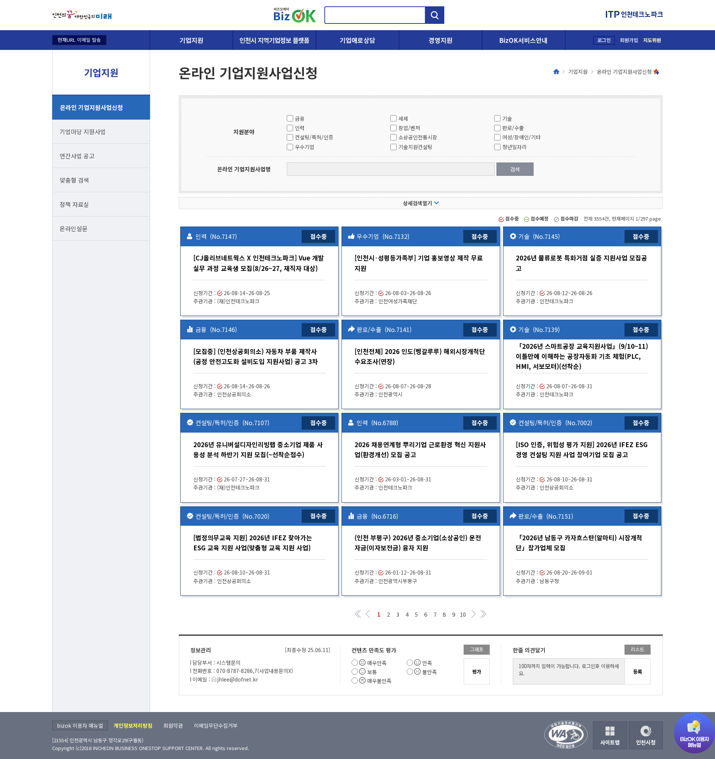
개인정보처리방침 (133, 725)
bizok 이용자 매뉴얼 (80, 725)
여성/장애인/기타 (521, 137)
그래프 (476, 649)
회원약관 (173, 725)
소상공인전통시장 (417, 137)
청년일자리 (514, 147)
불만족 (429, 672)
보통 (372, 672)
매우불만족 (379, 680)
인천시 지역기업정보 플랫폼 (274, 40)
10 (463, 614)
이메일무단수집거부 (216, 725)
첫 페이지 (358, 614)
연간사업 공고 (77, 155)
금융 (300, 118)
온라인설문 (74, 228)
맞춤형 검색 (74, 179)
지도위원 (652, 40)
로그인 (604, 40)
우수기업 (304, 147)
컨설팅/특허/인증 (314, 137)
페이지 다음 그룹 (474, 614)
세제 (403, 118)
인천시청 (645, 742)
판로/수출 (513, 128)
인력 (300, 128)
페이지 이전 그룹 (368, 614)
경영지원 (440, 40)
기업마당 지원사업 (83, 131)
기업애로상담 (357, 40)
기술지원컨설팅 (415, 147)
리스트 (637, 649)
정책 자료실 (74, 204)
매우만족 (377, 663)
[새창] (82, 15)
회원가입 (629, 40)
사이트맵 (610, 742)
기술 (507, 118)
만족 (427, 663)
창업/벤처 (409, 128)
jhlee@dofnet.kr (237, 679)
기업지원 (191, 40)
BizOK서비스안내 (523, 40)
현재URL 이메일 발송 (79, 39)
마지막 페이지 (483, 614)
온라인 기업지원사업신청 (91, 107)
